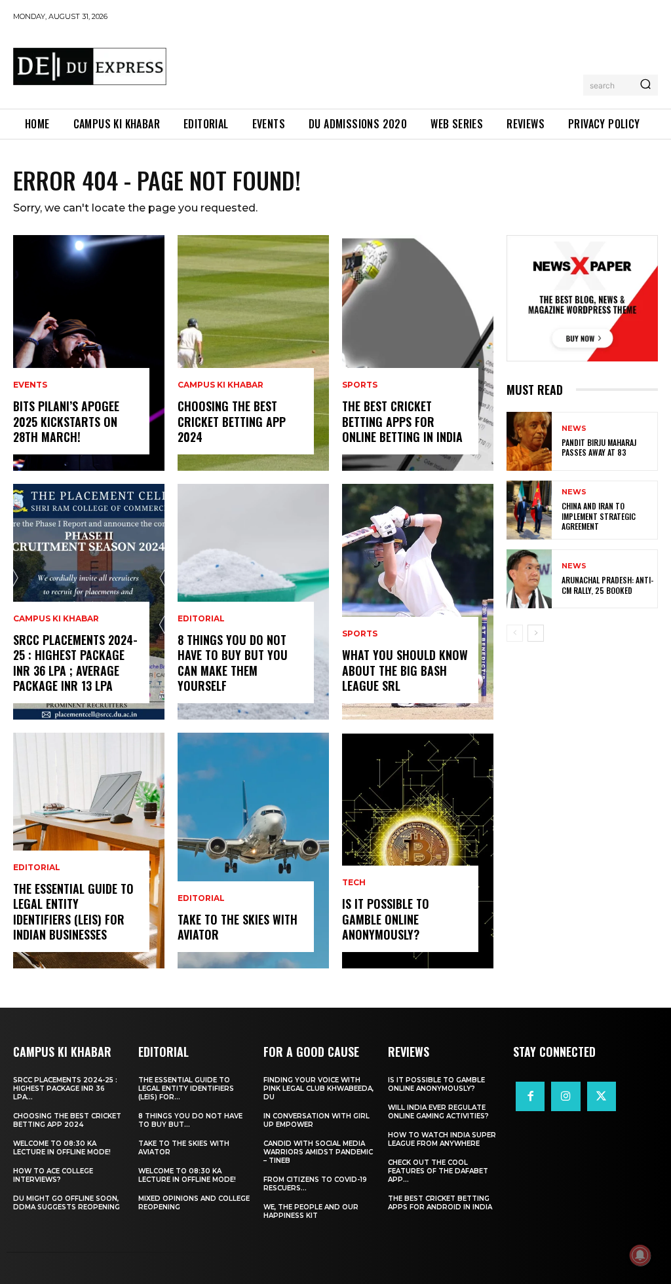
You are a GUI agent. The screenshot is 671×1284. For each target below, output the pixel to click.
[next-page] (535, 633)
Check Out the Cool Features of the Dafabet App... (438, 1171)
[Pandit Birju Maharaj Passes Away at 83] (529, 441)
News (574, 428)
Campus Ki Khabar (56, 619)
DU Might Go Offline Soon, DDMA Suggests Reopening (66, 1202)
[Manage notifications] (640, 1255)
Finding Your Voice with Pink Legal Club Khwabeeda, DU (318, 1088)
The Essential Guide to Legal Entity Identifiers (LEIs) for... (186, 1088)
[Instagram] (565, 1096)
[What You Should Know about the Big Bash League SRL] (417, 602)
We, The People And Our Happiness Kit (310, 1211)
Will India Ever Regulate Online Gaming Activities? (438, 1111)
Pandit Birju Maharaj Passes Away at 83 (599, 447)
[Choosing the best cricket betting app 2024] (253, 353)
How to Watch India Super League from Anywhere (442, 1139)
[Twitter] (601, 1096)
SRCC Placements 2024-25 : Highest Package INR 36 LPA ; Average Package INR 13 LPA (75, 662)
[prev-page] (515, 633)
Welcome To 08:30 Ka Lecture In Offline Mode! (62, 1147)
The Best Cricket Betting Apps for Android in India (440, 1202)
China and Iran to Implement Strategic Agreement (599, 516)
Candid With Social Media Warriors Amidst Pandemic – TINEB (318, 1152)
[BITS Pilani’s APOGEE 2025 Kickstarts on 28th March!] (88, 353)
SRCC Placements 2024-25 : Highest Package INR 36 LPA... (65, 1088)
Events (30, 385)
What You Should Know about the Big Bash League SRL (405, 670)
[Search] (645, 85)
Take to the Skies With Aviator (237, 927)
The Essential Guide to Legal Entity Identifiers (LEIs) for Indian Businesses (73, 911)
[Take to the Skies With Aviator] (253, 850)
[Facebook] (530, 1096)
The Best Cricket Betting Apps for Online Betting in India (402, 421)
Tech (354, 883)
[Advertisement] (415, 62)
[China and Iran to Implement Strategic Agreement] (529, 510)
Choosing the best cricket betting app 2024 (232, 421)
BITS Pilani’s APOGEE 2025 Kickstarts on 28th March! (66, 421)
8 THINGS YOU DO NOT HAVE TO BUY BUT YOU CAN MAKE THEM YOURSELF (233, 662)
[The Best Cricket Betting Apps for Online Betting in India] (417, 353)
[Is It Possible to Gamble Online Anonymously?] (417, 850)
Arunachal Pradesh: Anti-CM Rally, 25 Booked (607, 585)
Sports (359, 385)
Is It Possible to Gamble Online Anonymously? (385, 919)
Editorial (36, 867)
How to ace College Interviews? (53, 1175)
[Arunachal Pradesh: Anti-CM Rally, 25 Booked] (529, 578)
